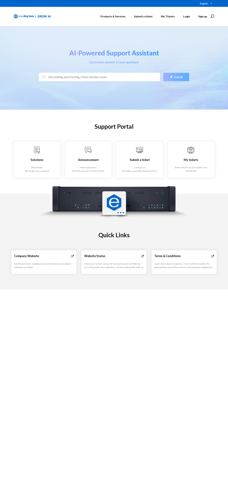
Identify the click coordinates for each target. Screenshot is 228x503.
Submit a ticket (143, 16)
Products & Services (113, 16)
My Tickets (168, 16)
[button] (211, 16)
